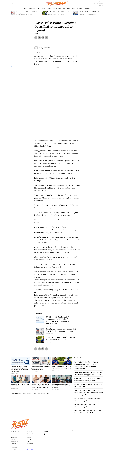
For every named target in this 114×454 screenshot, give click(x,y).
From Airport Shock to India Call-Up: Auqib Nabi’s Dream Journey (59, 12)
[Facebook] (35, 37)
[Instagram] (44, 436)
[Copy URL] (46, 37)
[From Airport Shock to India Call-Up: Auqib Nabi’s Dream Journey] (44, 13)
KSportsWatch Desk (46, 48)
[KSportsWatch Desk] (36, 48)
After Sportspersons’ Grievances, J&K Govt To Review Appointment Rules (27, 12)
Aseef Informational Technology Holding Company (29, 449)
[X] (39, 37)
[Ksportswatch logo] (57, 3)
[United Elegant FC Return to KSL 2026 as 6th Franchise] (75, 13)
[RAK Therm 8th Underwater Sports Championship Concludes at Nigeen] (62, 379)
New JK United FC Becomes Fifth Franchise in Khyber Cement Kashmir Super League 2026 (41, 386)
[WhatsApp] (42, 37)
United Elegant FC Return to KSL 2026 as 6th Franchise (89, 12)
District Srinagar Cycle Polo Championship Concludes (84, 405)
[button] (12, 3)
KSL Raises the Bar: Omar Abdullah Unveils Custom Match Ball (87, 411)
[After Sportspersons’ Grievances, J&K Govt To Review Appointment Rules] (13, 13)
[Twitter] (44, 439)
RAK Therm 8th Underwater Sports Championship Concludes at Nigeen (61, 386)
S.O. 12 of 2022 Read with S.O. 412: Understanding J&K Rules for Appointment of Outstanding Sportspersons (59, 320)
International (37, 33)
